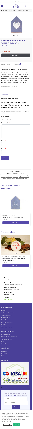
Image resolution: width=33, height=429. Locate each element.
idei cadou (15, 177)
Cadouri (14, 173)
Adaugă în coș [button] (15, 223)
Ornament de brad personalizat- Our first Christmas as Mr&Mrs (13, 259)
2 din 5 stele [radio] (5, 119)
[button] (28, 6)
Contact (3, 344)
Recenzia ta (5, 123)
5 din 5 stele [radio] (13, 119)
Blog (2, 341)
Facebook (4, 351)
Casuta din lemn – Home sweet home (12, 217)
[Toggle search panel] (25, 6)
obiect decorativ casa (21, 178)
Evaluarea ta (5, 117)
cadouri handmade (20, 175)
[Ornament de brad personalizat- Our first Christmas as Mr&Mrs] (15, 245)
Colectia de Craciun (6, 315)
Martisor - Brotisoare (7, 322)
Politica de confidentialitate (9, 337)
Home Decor (5, 320)
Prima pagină (4, 10)
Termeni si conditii (6, 339)
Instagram (4, 353)
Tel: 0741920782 (16, 1)
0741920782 (8, 299)
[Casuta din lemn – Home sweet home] (15, 202)
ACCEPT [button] (16, 425)
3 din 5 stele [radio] (8, 119)
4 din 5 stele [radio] (10, 119)
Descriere (9, 64)
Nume (3, 141)
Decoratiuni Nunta (6, 327)
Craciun (4, 256)
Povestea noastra (6, 334)
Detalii (3, 64)
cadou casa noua (10, 175)
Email (3, 149)
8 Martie (3, 325)
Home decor (12, 10)
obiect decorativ (11, 178)
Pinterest (4, 356)
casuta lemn (9, 177)
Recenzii (16, 64)
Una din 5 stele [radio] (2, 119)
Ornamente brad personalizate (17, 256)
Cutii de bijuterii (5, 317)
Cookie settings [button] (7, 425)
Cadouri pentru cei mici (7, 313)
